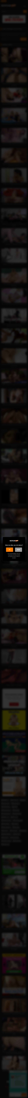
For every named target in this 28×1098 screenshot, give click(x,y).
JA (9, 549)
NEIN (18, 549)
